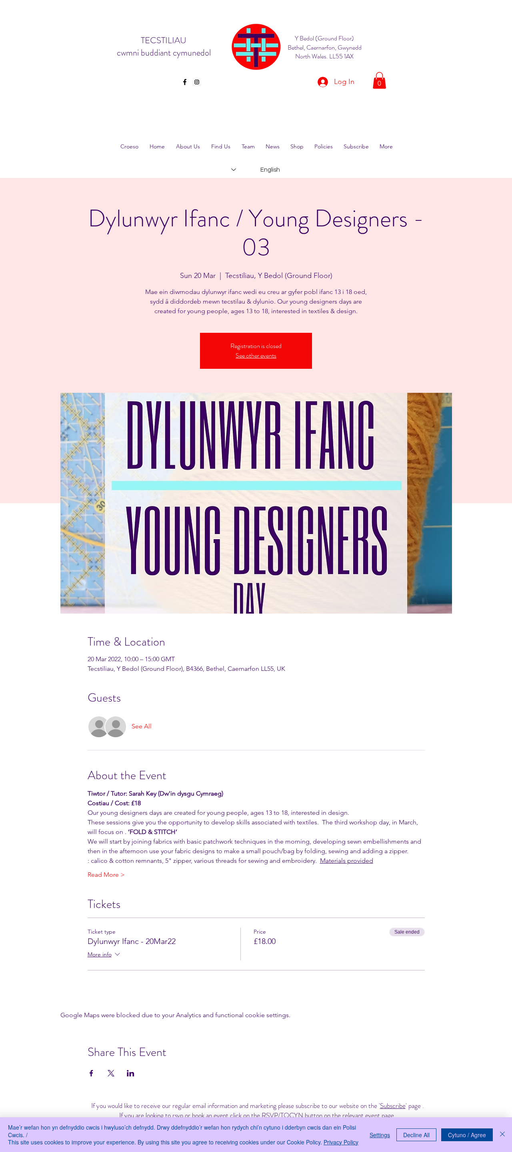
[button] (379, 80)
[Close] (502, 1135)
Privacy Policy (341, 1142)
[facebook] (185, 82)
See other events (256, 355)
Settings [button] (380, 1135)
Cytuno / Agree (467, 1135)
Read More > (106, 874)
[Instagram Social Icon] (197, 82)
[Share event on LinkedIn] (130, 1073)
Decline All (416, 1135)
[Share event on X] (111, 1073)
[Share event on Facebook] (91, 1073)
